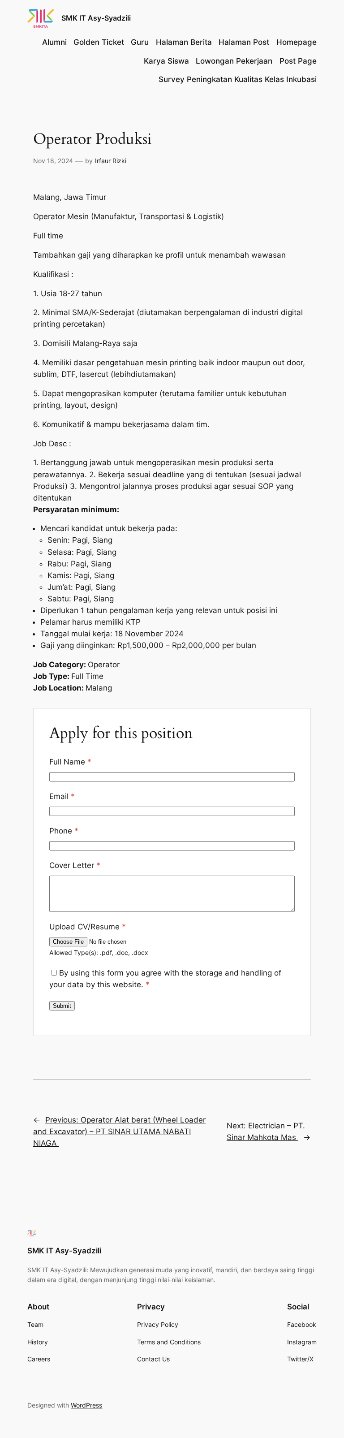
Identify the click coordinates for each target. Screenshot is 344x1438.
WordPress (86, 1405)
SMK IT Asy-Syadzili (96, 17)
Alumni (54, 42)
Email (62, 796)
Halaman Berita (184, 42)
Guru (140, 42)
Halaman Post (244, 42)
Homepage (296, 42)
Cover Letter (74, 865)
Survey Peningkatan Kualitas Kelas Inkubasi (238, 79)
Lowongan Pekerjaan (234, 60)
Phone (63, 830)
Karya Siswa (166, 60)
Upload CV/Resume (87, 926)
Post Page (298, 60)
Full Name (70, 761)
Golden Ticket (98, 42)
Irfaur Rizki (110, 160)
